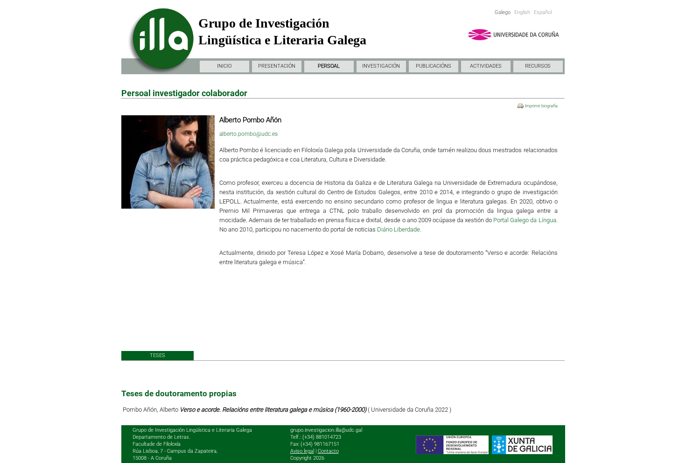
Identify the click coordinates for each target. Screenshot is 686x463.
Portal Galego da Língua (524, 220)
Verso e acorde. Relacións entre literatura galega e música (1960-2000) (274, 409)
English (522, 12)
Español (543, 12)
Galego (503, 12)
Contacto (328, 451)
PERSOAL (329, 66)
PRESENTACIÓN (276, 66)
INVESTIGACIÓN (381, 66)
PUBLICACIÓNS (433, 66)
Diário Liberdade (398, 229)
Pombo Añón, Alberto (151, 409)
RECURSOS (538, 66)
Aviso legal (302, 451)
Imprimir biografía (541, 106)
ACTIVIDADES (486, 66)
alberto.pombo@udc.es (248, 134)
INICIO (224, 66)
